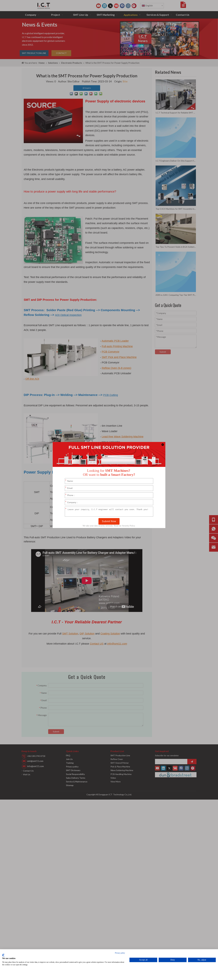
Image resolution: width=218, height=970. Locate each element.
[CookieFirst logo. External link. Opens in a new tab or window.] (3, 955)
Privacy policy (120, 953)
